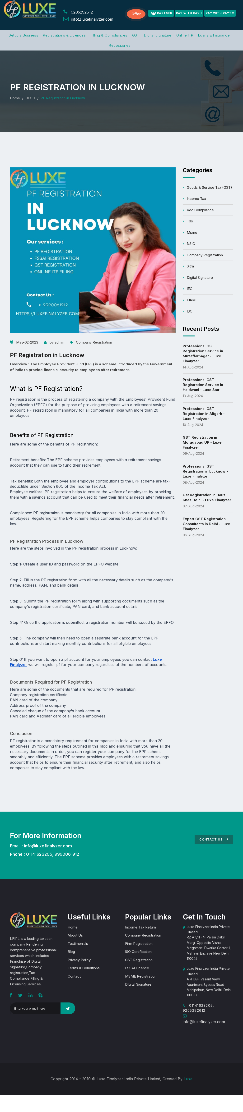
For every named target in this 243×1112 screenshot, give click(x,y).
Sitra (190, 266)
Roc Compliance (200, 210)
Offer (136, 14)
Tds (190, 221)
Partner (164, 13)
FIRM (191, 300)
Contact (74, 976)
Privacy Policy (79, 960)
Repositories (120, 45)
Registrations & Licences (64, 35)
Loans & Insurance (214, 35)
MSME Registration (140, 976)
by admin (57, 342)
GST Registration (139, 960)
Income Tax (196, 198)
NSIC (191, 243)
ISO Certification (138, 951)
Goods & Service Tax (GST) (209, 187)
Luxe (188, 1078)
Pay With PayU (189, 13)
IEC (189, 288)
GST (136, 35)
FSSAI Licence (137, 968)
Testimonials (78, 943)
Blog (71, 951)
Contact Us (211, 839)
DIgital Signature (138, 984)
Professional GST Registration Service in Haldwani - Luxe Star (203, 384)
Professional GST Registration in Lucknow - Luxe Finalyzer (205, 471)
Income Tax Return (140, 927)
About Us (75, 935)
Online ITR (184, 35)
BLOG (30, 98)
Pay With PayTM (220, 13)
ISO (189, 311)
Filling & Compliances (108, 35)
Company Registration (94, 342)
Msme (192, 232)
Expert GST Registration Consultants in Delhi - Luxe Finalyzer (206, 524)
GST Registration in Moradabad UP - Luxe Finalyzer (202, 442)
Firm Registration (139, 943)
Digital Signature (158, 35)
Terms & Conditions (84, 968)
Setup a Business (23, 35)
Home (15, 98)
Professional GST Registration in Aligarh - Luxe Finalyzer (204, 413)
